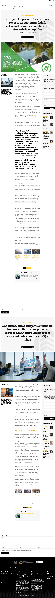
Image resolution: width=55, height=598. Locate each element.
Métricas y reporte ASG (29, 15)
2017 (22, 15)
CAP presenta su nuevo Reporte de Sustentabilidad (18, 256)
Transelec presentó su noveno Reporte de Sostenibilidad (41, 288)
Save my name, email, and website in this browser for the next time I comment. (17, 309)
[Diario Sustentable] (18, 276)
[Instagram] (50, 0)
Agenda (44, 123)
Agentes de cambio (34, 583)
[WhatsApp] (30, 37)
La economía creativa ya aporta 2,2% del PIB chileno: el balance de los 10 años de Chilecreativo (46, 120)
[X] (52, 0)
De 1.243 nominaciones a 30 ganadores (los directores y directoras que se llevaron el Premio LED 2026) (38, 581)
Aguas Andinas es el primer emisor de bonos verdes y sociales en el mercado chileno (14, 289)
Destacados (18, 585)
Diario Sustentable (23, 32)
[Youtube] (53, 0)
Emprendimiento (45, 116)
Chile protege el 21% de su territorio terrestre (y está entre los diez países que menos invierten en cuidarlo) (38, 575)
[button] (13, 8)
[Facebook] (49, 0)
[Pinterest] (27, 37)
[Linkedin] (32, 37)
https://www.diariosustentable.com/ (27, 274)
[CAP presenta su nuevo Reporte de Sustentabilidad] (18, 251)
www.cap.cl (22, 246)
